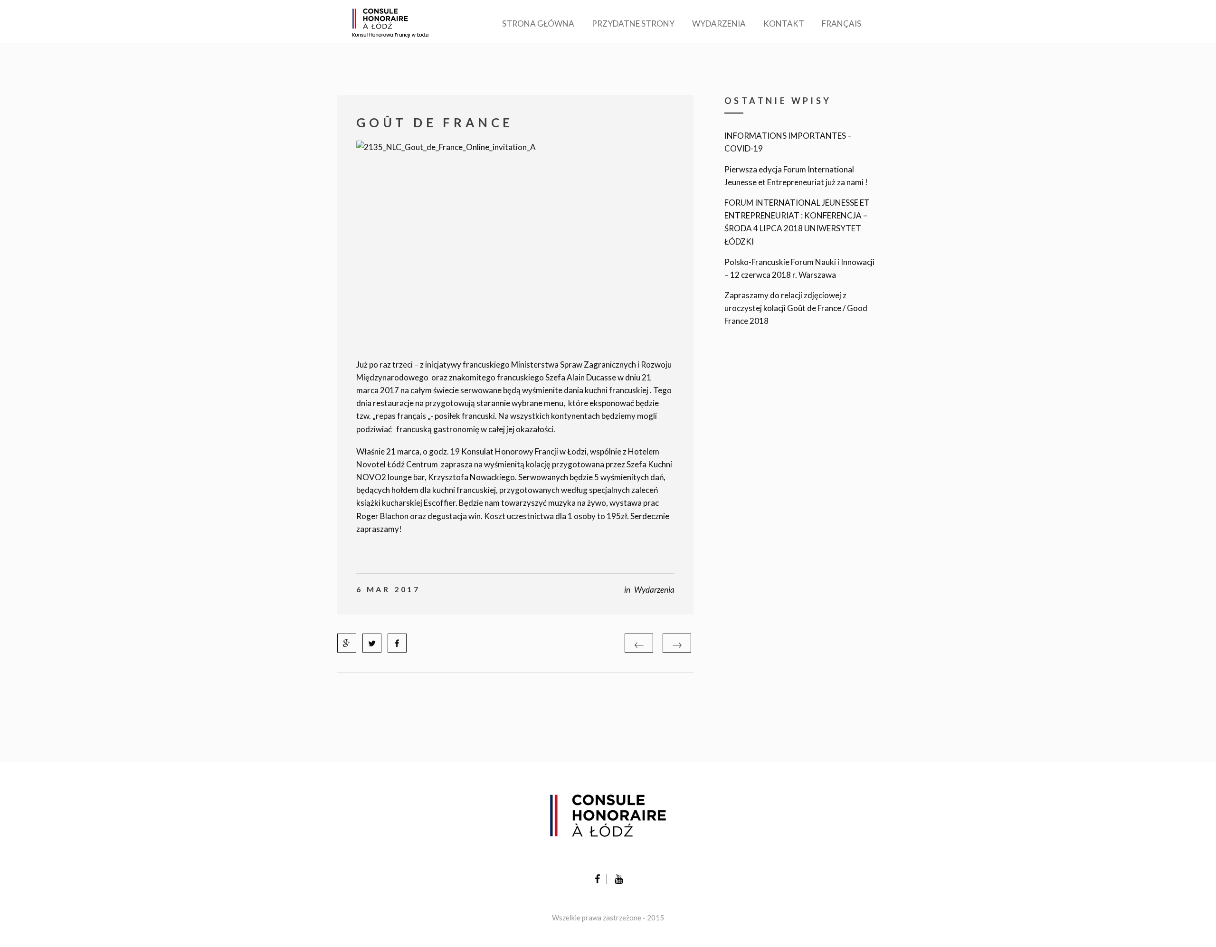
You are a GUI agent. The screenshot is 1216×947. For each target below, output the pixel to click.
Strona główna (538, 23)
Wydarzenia (719, 23)
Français (841, 23)
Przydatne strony (633, 23)
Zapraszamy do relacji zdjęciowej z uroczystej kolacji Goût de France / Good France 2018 (795, 308)
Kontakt (783, 23)
